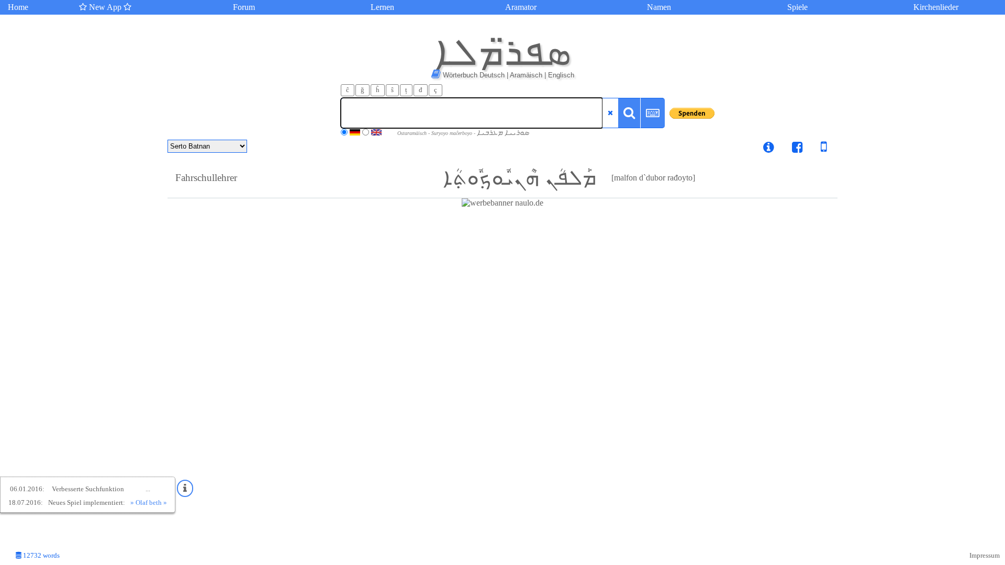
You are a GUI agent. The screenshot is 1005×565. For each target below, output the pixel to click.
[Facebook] (797, 148)
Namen (659, 7)
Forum (244, 7)
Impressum (984, 555)
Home (18, 7)
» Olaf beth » (148, 502)
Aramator (521, 7)
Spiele (797, 7)
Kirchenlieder (935, 7)
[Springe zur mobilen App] (816, 148)
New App (105, 7)
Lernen (382, 7)
